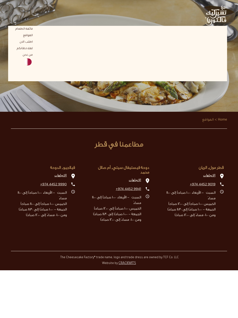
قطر (19, 62)
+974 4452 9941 (128, 189)
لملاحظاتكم (25, 48)
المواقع (28, 35)
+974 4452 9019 (202, 184)
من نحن (28, 55)
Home (222, 120)
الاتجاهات (209, 175)
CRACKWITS (127, 263)
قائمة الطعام (24, 29)
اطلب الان (26, 42)
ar (30, 68)
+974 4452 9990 (53, 184)
